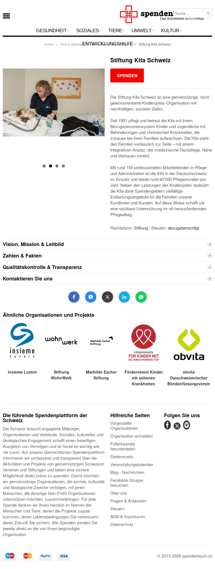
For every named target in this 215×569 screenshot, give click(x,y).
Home (48, 44)
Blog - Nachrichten (127, 472)
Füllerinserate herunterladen (122, 446)
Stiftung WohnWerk (61, 375)
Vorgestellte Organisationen (124, 425)
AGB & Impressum (127, 516)
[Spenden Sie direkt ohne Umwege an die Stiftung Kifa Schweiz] (127, 75)
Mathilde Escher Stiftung (101, 375)
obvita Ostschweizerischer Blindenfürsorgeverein (188, 377)
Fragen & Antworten (128, 501)
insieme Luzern (22, 372)
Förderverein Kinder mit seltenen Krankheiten (144, 377)
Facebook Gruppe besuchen (126, 482)
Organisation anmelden (131, 436)
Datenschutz (122, 524)
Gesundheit (51, 30)
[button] (74, 297)
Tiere (115, 30)
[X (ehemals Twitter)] (178, 429)
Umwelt (141, 30)
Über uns (118, 493)
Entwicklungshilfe (107, 43)
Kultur (170, 30)
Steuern (117, 508)
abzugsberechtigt (183, 228)
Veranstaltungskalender (131, 464)
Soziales (87, 30)
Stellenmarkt (121, 456)
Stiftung (141, 228)
